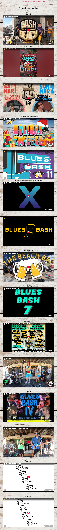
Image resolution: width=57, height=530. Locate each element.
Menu (23, 1)
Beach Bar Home (49, 1)
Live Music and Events (28, 1)
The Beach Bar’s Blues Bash (37, 1)
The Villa (44, 1)
